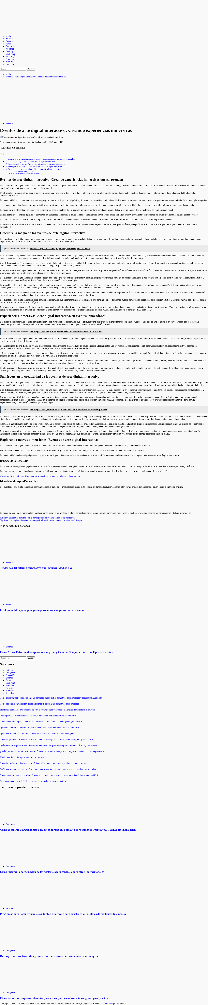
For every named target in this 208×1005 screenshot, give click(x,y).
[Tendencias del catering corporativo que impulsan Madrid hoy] (21, 557)
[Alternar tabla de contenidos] (2, 154)
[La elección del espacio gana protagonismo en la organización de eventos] (21, 599)
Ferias (8, 43)
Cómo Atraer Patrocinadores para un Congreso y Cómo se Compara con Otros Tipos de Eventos (56, 652)
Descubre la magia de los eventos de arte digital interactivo (31, 161)
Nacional (10, 49)
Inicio (8, 36)
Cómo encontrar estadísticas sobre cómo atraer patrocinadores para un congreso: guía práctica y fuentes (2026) (49, 775)
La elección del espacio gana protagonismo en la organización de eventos (42, 610)
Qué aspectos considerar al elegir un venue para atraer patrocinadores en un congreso (38, 715)
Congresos (10, 46)
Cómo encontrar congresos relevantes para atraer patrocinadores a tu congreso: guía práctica (41, 721)
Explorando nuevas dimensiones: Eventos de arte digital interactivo (34, 169)
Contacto (10, 64)
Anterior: (37, 518)
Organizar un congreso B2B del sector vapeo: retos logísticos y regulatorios (33, 781)
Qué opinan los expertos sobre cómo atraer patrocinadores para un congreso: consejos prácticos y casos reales (48, 745)
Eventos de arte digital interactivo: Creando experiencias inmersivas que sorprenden (41, 159)
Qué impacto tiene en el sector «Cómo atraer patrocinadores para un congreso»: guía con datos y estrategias (48, 769)
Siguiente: (41, 520)
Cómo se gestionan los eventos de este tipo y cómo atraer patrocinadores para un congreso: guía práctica (46, 739)
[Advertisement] (104, 100)
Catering (9, 51)
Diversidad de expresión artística (27, 174)
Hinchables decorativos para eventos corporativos (22, 757)
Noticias (9, 38)
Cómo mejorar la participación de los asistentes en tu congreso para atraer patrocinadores (39, 704)
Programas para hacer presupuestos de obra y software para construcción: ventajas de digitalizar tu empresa (47, 710)
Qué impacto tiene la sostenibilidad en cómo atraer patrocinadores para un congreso (37, 733)
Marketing (10, 54)
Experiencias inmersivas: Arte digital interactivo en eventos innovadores (36, 164)
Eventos (9, 41)
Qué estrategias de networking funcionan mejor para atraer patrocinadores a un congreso (39, 727)
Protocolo (10, 59)
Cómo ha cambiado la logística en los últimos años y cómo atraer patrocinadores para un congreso (43, 763)
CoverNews (107, 1003)
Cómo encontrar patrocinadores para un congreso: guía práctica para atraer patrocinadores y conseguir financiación (51, 698)
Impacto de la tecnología (24, 171)
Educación (10, 61)
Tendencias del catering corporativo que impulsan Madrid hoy (36, 567)
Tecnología (11, 56)
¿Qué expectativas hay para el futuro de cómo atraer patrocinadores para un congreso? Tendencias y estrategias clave (52, 751)
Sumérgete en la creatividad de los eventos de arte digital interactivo (35, 166)
